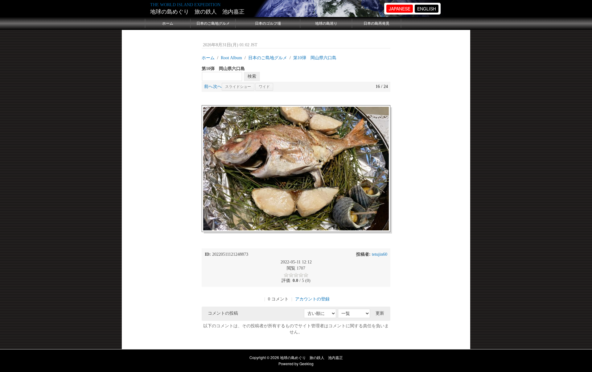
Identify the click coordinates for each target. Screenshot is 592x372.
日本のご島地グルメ (213, 23)
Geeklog (306, 363)
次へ (217, 86)
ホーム (167, 23)
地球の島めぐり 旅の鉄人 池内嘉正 (197, 12)
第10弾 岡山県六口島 (314, 58)
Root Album (231, 58)
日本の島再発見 (376, 23)
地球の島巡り (326, 23)
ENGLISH (426, 9)
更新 (380, 313)
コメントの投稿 (223, 313)
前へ (208, 86)
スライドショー (238, 87)
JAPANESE (399, 9)
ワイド (264, 87)
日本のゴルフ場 (268, 23)
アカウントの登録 (312, 299)
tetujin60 (379, 254)
